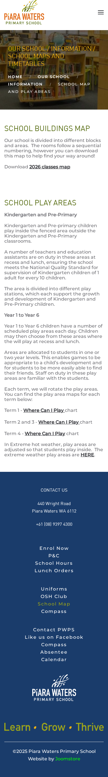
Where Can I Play (44, 410)
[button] (101, 12)
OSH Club (54, 596)
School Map (54, 604)
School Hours (54, 563)
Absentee (54, 652)
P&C (54, 555)
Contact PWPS (54, 629)
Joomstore (67, 759)
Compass (54, 611)
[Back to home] (24, 12)
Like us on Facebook (54, 637)
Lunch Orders (54, 570)
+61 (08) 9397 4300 (54, 524)
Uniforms (54, 589)
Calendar (54, 659)
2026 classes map (49, 167)
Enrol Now (54, 548)
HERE (87, 454)
